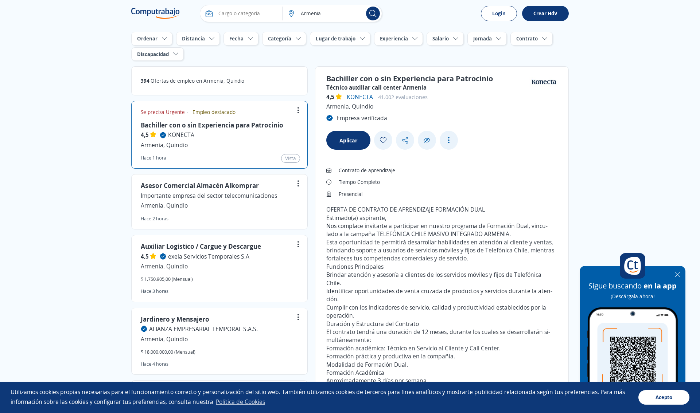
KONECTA (181, 135)
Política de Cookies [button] (240, 402)
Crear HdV (545, 13)
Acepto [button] (664, 397)
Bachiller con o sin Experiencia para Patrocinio (212, 125)
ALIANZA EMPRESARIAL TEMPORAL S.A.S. (203, 329)
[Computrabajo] (155, 13)
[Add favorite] (383, 140)
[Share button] (405, 140)
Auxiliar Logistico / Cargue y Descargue (201, 246)
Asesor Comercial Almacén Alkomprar (200, 185)
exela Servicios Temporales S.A (208, 256)
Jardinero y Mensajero (175, 319)
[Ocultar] (427, 140)
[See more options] (448, 140)
